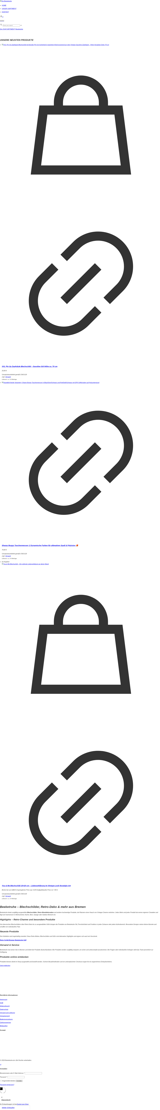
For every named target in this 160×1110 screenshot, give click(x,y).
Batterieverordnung (6, 1019)
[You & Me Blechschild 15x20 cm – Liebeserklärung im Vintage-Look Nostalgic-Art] (81, 564)
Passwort (3, 1077)
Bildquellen (4, 1026)
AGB (1, 1003)
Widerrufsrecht (5, 1006)
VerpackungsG (5, 1016)
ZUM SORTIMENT (9, 29)
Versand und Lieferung (7, 1013)
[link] (20, 25)
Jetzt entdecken (5, 965)
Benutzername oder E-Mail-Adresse (12, 1073)
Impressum (3, 999)
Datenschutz (4, 1009)
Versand (8, 377)
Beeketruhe (19, 29)
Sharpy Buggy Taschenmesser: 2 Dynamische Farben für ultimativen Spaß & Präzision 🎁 (40, 545)
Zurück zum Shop (23, 1104)
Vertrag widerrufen (6, 1056)
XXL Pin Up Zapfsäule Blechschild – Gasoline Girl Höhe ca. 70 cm (29, 366)
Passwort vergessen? (7, 1084)
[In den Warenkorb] (81, 203)
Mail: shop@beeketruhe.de (9, 1039)
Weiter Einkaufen (8, 1108)
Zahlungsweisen (5, 1022)
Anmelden (19, 1081)
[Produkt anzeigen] (81, 362)
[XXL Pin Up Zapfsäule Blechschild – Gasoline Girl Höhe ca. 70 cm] (81, 45)
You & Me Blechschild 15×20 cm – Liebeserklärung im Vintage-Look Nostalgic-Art (36, 886)
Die (1, 29)
